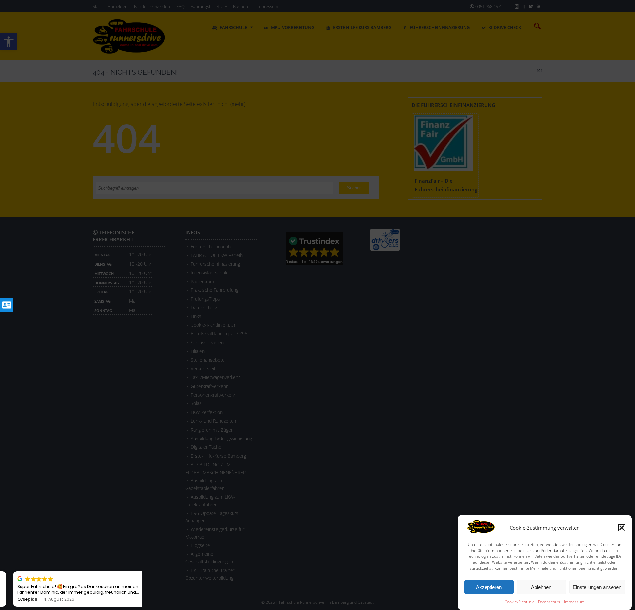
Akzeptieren (489, 587)
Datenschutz (549, 602)
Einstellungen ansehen (597, 587)
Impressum (574, 602)
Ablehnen (541, 587)
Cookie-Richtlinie (520, 602)
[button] (621, 527)
